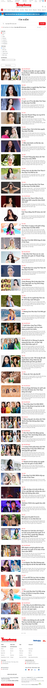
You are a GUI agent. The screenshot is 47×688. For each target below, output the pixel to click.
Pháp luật (35, 9)
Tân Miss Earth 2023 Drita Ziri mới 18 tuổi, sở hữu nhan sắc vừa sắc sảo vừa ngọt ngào (33, 607)
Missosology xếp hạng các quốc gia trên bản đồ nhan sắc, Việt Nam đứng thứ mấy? (34, 390)
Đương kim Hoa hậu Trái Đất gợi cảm (34, 312)
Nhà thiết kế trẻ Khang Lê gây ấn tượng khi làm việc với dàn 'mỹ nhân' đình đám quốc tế (33, 342)
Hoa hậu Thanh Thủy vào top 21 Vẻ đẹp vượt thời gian (33, 116)
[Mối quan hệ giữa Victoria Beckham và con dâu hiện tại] (11, 520)
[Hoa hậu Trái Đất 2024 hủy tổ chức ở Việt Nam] (11, 243)
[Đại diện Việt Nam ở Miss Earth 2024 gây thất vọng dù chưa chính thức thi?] (11, 201)
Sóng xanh (13, 9)
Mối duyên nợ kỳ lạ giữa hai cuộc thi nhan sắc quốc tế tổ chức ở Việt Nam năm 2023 (33, 549)
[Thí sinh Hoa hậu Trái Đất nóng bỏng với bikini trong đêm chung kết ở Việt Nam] (11, 594)
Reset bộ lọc (8, 65)
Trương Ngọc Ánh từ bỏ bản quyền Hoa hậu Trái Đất (33, 130)
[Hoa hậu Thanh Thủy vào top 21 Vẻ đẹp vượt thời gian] (11, 118)
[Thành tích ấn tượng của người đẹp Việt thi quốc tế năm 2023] (11, 465)
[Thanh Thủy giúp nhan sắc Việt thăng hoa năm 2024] (11, 160)
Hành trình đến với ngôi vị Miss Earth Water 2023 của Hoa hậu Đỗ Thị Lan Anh (33, 73)
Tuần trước (4, 51)
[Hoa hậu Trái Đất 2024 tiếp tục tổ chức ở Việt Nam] (11, 479)
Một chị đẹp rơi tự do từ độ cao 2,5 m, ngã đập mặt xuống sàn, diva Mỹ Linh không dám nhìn (33, 491)
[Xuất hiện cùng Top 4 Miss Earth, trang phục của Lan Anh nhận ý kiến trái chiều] (11, 329)
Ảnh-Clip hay (25, 417)
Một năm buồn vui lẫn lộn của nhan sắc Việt (32, 144)
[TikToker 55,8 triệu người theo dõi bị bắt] (11, 506)
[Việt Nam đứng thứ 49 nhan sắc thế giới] (11, 215)
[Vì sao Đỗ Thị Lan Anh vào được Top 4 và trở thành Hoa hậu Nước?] (11, 581)
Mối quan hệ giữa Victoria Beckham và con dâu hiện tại (31, 518)
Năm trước (4, 55)
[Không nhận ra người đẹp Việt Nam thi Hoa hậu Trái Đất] (11, 90)
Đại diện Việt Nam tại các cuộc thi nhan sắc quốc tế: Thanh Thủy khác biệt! (33, 256)
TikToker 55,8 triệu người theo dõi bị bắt (33, 504)
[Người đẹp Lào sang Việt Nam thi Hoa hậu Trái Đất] (11, 271)
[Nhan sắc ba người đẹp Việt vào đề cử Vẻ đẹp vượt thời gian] (11, 301)
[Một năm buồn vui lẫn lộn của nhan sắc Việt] (11, 146)
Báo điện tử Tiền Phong (23, 5)
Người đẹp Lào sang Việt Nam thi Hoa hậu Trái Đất (34, 269)
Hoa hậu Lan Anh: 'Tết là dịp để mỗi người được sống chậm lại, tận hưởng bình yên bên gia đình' (33, 360)
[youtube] (45, 1)
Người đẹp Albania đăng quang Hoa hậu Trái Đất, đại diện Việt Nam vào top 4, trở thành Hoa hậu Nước (34, 655)
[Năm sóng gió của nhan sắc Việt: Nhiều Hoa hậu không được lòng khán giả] (11, 422)
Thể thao (39, 9)
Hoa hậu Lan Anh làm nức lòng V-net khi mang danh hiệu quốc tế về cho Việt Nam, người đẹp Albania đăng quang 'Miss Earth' (33, 533)
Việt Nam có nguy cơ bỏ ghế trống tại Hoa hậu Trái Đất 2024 (33, 227)
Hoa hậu (24, 85)
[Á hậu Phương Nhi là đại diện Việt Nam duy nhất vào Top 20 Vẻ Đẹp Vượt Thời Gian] (11, 285)
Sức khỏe (22, 9)
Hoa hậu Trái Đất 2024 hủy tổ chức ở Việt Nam (34, 241)
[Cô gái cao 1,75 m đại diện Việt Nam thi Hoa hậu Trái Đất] (11, 104)
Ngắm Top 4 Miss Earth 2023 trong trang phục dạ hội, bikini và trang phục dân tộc (33, 637)
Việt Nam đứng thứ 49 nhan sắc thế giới (34, 213)
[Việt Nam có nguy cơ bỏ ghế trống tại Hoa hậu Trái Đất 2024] (11, 229)
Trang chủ (2, 10)
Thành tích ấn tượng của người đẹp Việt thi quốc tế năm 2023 (33, 462)
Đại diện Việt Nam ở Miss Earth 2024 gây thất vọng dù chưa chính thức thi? (33, 200)
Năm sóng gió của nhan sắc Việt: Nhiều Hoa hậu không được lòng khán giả (33, 421)
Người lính (44, 9)
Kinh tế (9, 9)
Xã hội (5, 9)
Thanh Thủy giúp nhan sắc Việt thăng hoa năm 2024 (33, 158)
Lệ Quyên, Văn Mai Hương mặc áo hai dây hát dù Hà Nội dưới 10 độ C (34, 564)
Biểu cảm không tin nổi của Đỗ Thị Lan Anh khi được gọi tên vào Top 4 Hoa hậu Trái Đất (33, 622)
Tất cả (3, 33)
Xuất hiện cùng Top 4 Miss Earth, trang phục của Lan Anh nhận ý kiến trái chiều (32, 327)
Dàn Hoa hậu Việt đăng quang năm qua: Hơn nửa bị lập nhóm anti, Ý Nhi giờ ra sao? (34, 435)
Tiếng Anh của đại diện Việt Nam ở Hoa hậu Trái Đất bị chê (33, 171)
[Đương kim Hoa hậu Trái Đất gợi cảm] (11, 315)
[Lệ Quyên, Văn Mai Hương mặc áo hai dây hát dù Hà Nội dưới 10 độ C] (11, 566)
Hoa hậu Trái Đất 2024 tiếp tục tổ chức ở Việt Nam (33, 476)
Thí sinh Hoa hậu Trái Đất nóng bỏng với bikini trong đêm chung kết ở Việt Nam (33, 593)
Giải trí (23, 338)
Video (3, 36)
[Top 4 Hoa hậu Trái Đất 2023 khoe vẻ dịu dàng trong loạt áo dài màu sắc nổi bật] (11, 407)
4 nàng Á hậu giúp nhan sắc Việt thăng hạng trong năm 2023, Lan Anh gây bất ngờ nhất (33, 448)
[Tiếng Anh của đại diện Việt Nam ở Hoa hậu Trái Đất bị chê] (11, 174)
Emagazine (4, 41)
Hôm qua (4, 49)
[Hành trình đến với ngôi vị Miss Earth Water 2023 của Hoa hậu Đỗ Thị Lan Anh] (11, 74)
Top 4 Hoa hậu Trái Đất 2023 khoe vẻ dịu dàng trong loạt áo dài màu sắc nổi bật (33, 406)
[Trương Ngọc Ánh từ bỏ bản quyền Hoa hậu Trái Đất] (11, 132)
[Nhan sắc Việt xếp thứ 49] (11, 377)
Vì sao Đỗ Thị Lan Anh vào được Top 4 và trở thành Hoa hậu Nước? (33, 578)
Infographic (4, 43)
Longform (4, 40)
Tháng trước (5, 53)
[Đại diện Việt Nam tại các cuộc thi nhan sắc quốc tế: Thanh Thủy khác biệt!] (11, 257)
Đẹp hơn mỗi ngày (26, 69)
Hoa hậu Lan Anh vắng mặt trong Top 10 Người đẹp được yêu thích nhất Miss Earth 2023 (34, 669)
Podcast (4, 38)
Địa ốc (18, 9)
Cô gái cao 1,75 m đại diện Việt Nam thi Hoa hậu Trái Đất (34, 102)
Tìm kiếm (23, 19)
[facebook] (43, 1)
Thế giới (26, 9)
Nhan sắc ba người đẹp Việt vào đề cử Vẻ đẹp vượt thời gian (33, 299)
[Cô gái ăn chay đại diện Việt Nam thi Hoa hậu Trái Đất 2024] (11, 188)
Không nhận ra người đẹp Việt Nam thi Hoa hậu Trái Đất (34, 88)
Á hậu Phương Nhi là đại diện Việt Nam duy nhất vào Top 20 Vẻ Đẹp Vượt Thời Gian (33, 283)
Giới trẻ (30, 9)
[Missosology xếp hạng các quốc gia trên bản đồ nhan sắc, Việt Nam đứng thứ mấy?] (11, 391)
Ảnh (3, 34)
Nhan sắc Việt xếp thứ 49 (31, 374)
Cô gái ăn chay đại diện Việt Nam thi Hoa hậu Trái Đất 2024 (33, 185)
